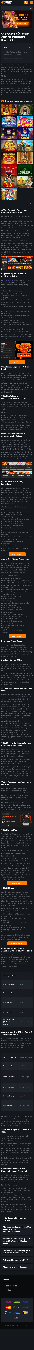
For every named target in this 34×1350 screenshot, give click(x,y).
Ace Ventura (9, 194)
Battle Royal (9, 182)
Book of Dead (25, 158)
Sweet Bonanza (25, 121)
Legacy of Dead (9, 145)
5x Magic (9, 170)
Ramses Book (9, 109)
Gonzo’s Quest (25, 109)
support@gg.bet (13, 1195)
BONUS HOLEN (21, 23)
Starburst (9, 133)
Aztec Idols (25, 182)
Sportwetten (12, 226)
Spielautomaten (6, 752)
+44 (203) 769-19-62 (10, 1286)
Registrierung (8, 280)
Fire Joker (9, 158)
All (30, 204)
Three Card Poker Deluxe (25, 170)
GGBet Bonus (24, 459)
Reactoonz (9, 121)
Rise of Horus (25, 145)
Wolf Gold (25, 133)
